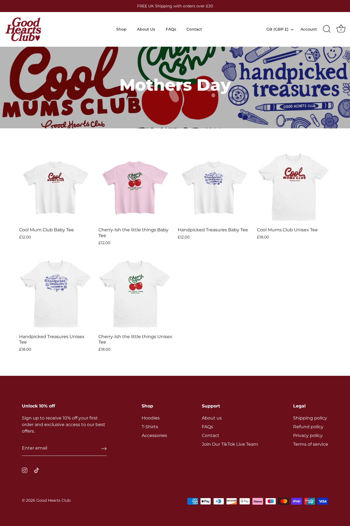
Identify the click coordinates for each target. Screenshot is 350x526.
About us (212, 418)
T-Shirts (150, 426)
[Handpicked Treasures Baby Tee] (215, 187)
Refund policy (308, 426)
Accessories (154, 435)
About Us (146, 29)
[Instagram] (24, 469)
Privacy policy (308, 435)
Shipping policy (310, 418)
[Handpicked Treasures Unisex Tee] (56, 294)
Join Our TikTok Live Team (230, 444)
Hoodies (151, 418)
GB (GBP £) (277, 29)
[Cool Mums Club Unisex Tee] (294, 187)
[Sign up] (104, 448)
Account (309, 29)
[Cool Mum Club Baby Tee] (56, 187)
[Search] (327, 29)
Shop (121, 29)
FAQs (171, 29)
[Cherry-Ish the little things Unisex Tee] (135, 294)
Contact (194, 29)
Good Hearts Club (53, 500)
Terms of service (310, 444)
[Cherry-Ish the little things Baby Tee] (135, 187)
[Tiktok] (36, 469)
